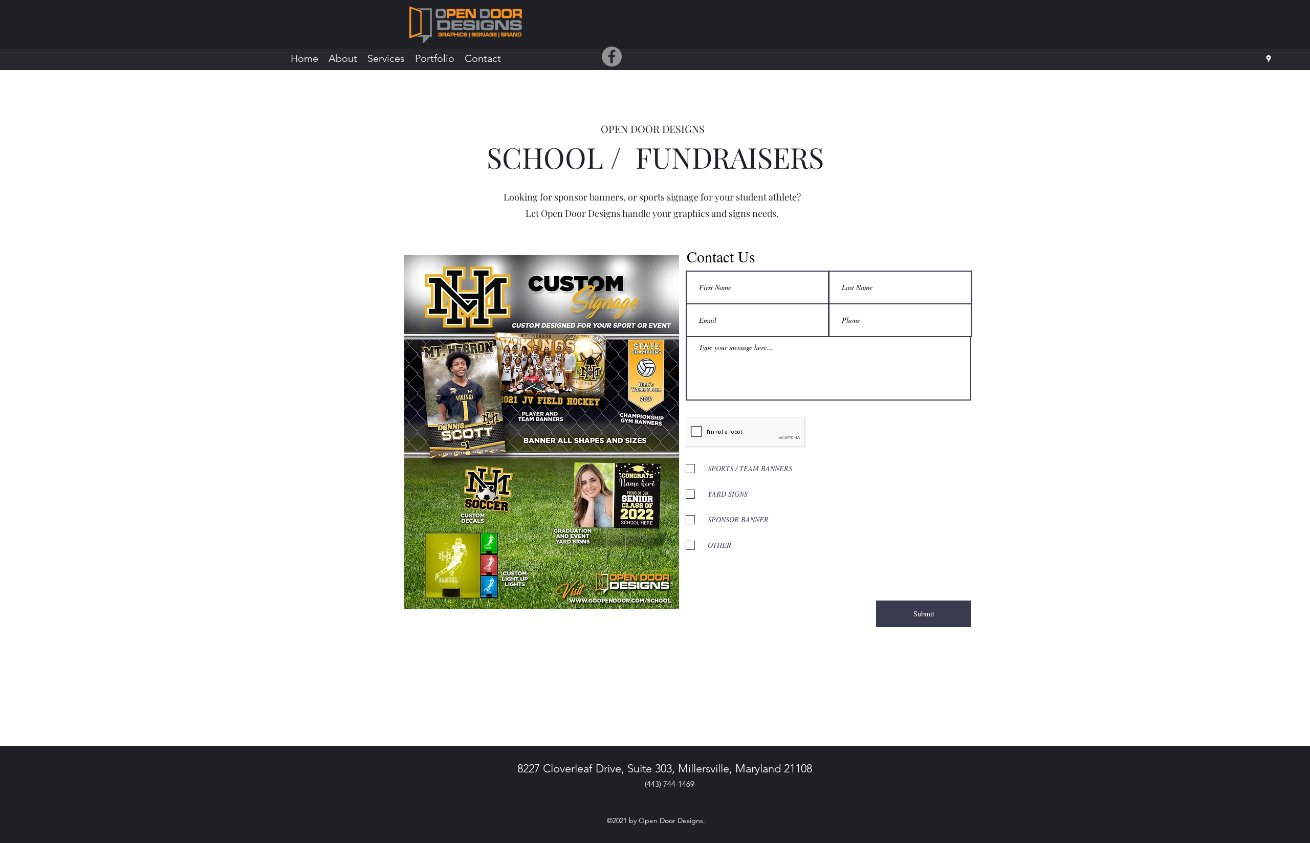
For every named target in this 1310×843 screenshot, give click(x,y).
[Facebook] (612, 56)
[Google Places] (1268, 59)
